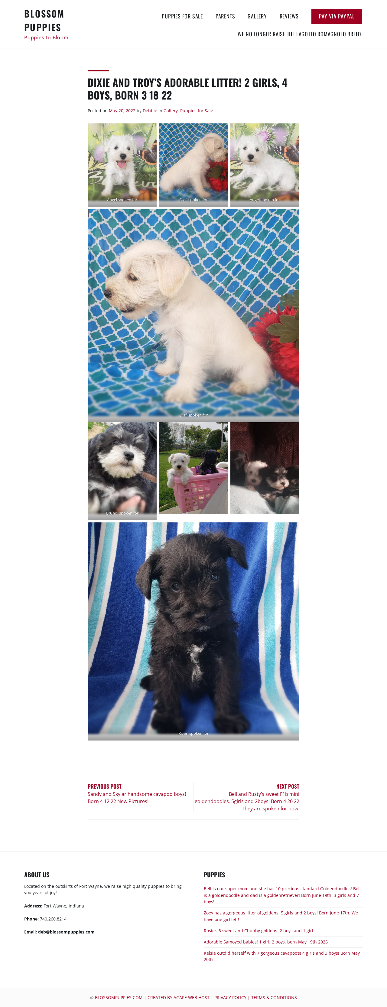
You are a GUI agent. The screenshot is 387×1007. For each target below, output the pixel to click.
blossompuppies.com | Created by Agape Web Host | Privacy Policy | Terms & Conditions (196, 997)
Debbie (150, 110)
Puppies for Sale (182, 16)
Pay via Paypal (337, 16)
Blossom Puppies (44, 20)
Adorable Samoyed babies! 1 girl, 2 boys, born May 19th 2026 (266, 942)
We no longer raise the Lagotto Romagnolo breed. (300, 34)
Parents (225, 16)
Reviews (289, 16)
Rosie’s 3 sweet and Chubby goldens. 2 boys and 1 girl (258, 930)
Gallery (257, 16)
